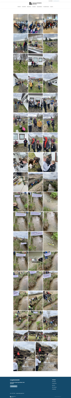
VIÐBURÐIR (54, 389)
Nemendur (29, 6)
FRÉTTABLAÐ (54, 387)
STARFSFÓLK (54, 383)
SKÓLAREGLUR (13, 386)
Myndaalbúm (39, 6)
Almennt (19, 6)
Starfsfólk (24, 6)
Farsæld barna (46, 6)
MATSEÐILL (54, 381)
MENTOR (53, 385)
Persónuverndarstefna (58, 396)
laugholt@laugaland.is (20, 393)
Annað (51, 6)
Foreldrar (34, 6)
